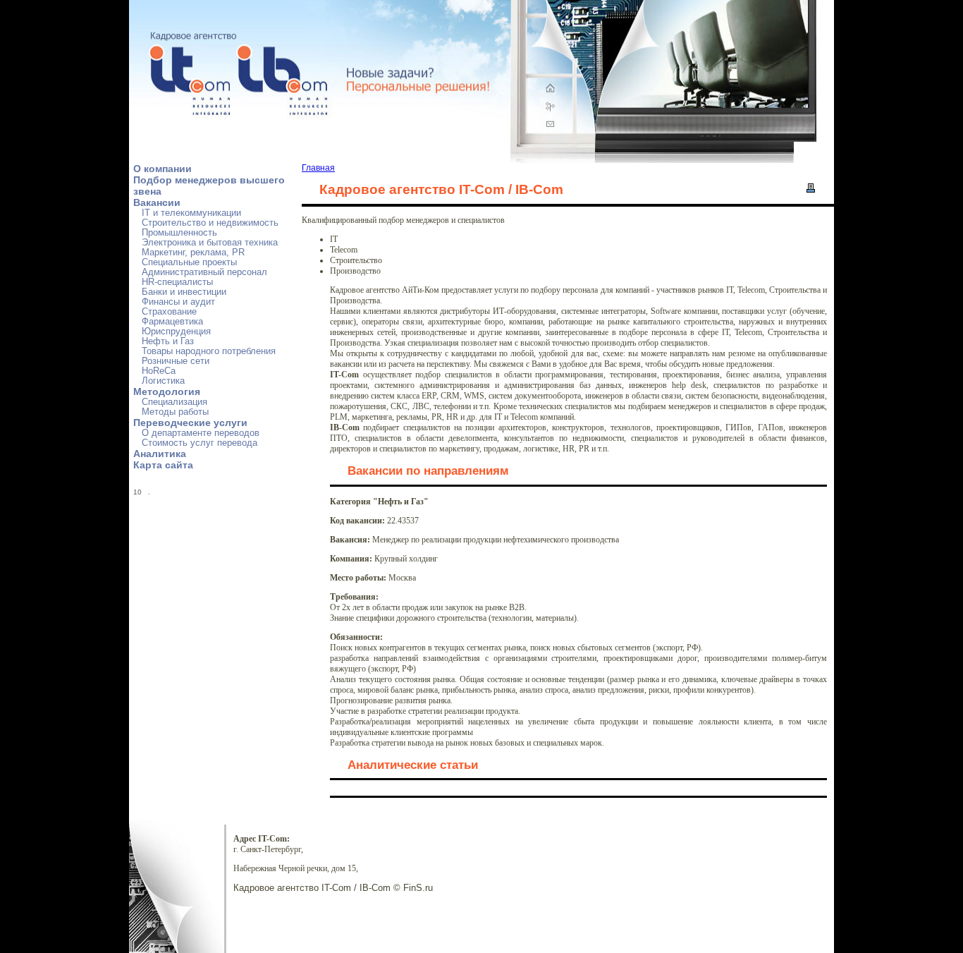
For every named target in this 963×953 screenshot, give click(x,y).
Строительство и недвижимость (210, 223)
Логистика (163, 381)
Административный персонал (204, 272)
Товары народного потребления (209, 351)
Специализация (174, 402)
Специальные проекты (189, 262)
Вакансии (156, 202)
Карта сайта (163, 465)
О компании (162, 168)
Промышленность (179, 233)
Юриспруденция (176, 331)
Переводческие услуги (190, 422)
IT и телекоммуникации (191, 213)
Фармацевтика (172, 322)
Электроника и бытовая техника (210, 243)
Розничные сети (175, 361)
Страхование (169, 312)
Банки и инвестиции (184, 292)
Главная (318, 168)
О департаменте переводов (200, 433)
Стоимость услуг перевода (199, 443)
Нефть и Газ (168, 341)
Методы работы (175, 412)
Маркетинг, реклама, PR (193, 252)
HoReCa (159, 371)
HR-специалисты (177, 282)
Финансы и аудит (178, 302)
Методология (166, 391)
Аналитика (159, 453)
